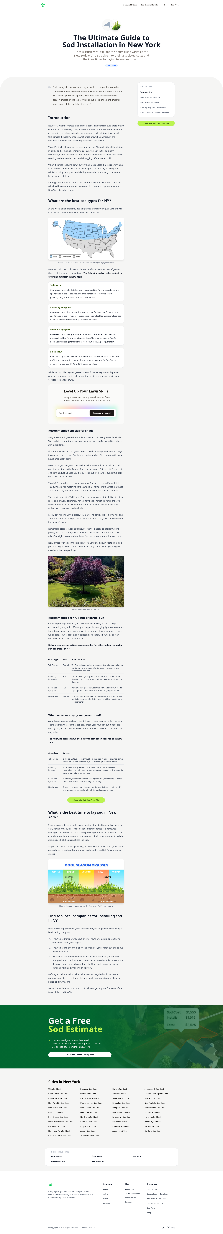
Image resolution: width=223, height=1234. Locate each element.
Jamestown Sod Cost (121, 1117)
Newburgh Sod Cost (89, 1117)
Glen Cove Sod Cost (88, 1112)
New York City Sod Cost (58, 1103)
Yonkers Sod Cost (152, 1098)
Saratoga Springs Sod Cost (156, 1093)
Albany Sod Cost (87, 1131)
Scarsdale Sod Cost (152, 1112)
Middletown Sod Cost (121, 1112)
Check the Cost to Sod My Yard (80, 1054)
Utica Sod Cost (54, 1089)
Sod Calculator (153, 1189)
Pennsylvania (98, 1161)
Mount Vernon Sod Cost (91, 1103)
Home (105, 1199)
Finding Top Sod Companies (153, 107)
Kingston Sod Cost (88, 1126)
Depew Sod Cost (151, 1126)
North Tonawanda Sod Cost (60, 1121)
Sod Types (175, 5)
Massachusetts (58, 1161)
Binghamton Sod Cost (57, 1093)
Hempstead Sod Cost (57, 1107)
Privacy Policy (130, 1198)
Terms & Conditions (133, 1193)
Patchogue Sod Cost (121, 1126)
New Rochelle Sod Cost (154, 1103)
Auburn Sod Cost (119, 1131)
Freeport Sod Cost (120, 1107)
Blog (165, 5)
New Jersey (97, 1156)
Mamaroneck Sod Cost (154, 1107)
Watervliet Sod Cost (121, 1098)
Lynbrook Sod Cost (152, 1117)
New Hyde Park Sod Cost (59, 1131)
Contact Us (129, 1189)
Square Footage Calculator (157, 1194)
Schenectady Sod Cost (154, 1089)
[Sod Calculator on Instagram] (173, 1227)
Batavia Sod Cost (119, 1121)
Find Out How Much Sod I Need (154, 112)
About (105, 1189)
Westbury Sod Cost (152, 1121)
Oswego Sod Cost (88, 1093)
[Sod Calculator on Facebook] (168, 1227)
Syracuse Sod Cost (88, 1089)
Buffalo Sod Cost (119, 1089)
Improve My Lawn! (102, 413)
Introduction (146, 92)
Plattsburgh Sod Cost (89, 1098)
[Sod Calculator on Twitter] (163, 1227)
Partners (106, 1203)
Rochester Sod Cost (57, 1126)
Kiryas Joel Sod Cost (121, 1103)
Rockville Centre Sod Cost (59, 1135)
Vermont (137, 1156)
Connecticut (56, 1156)
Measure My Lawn (130, 5)
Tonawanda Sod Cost (89, 1135)
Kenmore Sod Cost (88, 1121)
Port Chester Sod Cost (58, 1117)
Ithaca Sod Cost (119, 1093)
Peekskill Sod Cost (56, 1112)
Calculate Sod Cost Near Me (156, 123)
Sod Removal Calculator (150, 5)
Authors (106, 1194)
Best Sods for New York (151, 97)
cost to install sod (78, 978)
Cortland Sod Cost (152, 1131)
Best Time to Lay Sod (149, 102)
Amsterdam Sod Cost (57, 1098)
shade (118, 437)
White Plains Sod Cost (89, 1107)
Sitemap (128, 1202)
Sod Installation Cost (155, 1203)
